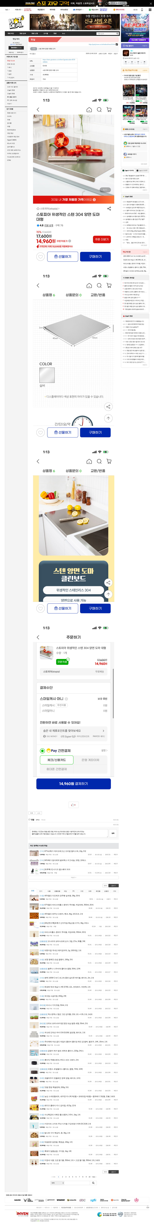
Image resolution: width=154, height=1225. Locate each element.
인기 (40, 891)
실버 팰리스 (11, 146)
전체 (32, 891)
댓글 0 (116, 53)
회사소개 (38, 1207)
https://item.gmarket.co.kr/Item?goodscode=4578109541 (59, 61)
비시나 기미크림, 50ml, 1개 (54, 1005)
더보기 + (73, 877)
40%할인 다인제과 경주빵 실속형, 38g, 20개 (60, 896)
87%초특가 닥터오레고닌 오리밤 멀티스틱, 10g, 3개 (63, 851)
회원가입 (11, 52)
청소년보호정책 (78, 1207)
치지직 (9, 116)
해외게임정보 (11, 130)
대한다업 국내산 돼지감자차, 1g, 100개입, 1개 (60, 950)
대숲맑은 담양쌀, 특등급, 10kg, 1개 (56, 1142)
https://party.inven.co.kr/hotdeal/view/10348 (102, 44)
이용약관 (55, 1207)
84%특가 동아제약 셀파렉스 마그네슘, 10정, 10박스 (63, 860)
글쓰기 (113, 885)
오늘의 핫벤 (11, 90)
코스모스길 (98, 854)
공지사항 (114, 1207)
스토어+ (145, 70)
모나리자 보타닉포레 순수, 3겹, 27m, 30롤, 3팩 (62, 941)
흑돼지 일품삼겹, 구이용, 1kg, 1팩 (55, 1151)
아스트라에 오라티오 (13, 157)
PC (74, 891)
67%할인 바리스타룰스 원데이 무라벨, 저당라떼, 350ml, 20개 (66, 905)
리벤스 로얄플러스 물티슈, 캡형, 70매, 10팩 (61, 1069)
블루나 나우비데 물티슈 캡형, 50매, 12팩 (60, 969)
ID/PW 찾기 (20, 52)
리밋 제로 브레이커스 (14, 150)
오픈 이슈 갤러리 (12, 87)
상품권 (106, 891)
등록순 (38, 820)
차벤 (8, 119)
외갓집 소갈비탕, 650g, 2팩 (53, 996)
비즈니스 (47, 1207)
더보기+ (145, 45)
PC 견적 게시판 (12, 100)
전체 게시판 (11, 64)
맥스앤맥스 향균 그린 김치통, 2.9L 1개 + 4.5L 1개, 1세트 (66, 1014)
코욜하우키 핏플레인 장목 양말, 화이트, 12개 (60, 1078)
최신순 (43, 820)
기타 (114, 891)
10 (89, 1177)
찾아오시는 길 (105, 1207)
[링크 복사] (117, 44)
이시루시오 (98, 873)
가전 (81, 891)
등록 (113, 833)
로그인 (135, 10)
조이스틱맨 (98, 935)
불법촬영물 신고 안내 (92, 1207)
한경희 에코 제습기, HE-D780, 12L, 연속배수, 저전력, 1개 (65, 987)
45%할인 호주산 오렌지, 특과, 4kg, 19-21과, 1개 (61, 914)
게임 (65, 891)
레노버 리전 (11, 143)
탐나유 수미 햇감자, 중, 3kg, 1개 (55, 1133)
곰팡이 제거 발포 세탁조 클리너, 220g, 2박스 (62, 1051)
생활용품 (57, 891)
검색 (93, 1183)
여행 (8, 126)
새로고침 (115, 820)
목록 (31, 813)
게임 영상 (10, 133)
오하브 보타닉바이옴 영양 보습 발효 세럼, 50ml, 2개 (64, 1023)
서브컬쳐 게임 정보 (13, 136)
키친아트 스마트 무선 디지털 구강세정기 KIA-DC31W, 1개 (65, 1124)
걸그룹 (9, 123)
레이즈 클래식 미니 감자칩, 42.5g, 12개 (58, 1105)
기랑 (100, 926)
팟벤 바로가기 (11, 113)
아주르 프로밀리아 (13, 153)
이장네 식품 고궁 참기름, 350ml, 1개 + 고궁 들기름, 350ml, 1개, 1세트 (70, 1160)
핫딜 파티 (16, 39)
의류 (89, 891)
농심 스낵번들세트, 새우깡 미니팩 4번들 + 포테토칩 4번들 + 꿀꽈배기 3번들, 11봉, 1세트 (77, 1096)
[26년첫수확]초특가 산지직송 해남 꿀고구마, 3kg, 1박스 (64, 923)
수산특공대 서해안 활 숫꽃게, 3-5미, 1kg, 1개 (60, 1115)
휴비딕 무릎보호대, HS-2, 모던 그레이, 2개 (59, 1060)
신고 (38, 813)
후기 (9, 67)
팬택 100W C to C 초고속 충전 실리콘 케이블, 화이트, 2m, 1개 (67, 978)
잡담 (9, 71)
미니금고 (33, 54)
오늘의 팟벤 (11, 93)
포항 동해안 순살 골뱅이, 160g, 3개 (56, 959)
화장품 (98, 891)
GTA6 (9, 160)
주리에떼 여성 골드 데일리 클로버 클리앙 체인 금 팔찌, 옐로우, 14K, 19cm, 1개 (73, 1042)
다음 (93, 1177)
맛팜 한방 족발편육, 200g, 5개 (54, 1087)
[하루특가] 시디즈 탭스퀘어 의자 (55, 869)
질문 (9, 74)
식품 (49, 891)
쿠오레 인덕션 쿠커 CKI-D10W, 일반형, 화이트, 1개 (62, 1032)
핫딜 (33, 39)
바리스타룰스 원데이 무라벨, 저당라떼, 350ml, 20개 (63, 932)
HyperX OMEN (11, 140)
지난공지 (10, 77)
